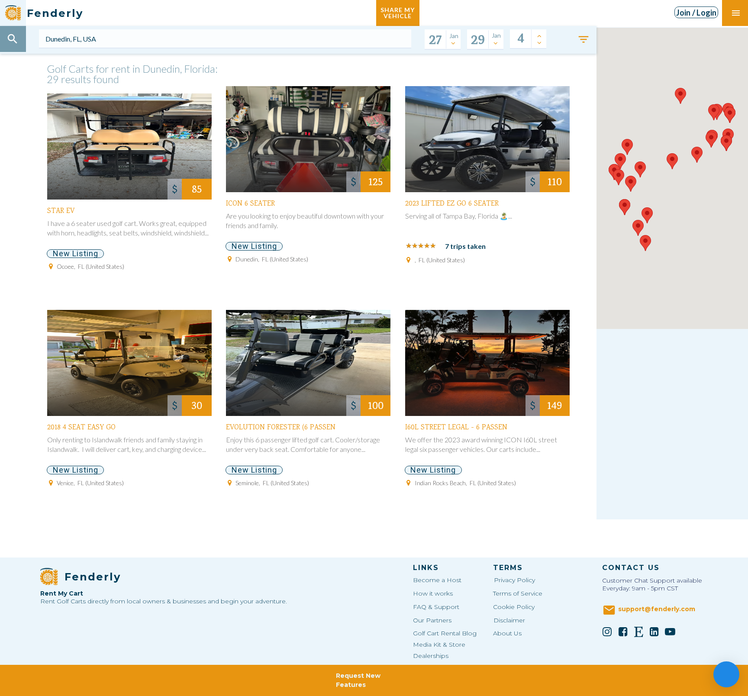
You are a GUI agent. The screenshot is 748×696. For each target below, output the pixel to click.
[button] (620, 161)
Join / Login (696, 12)
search (12, 38)
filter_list (583, 39)
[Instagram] (607, 631)
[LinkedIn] (654, 631)
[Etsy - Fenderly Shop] (639, 631)
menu (736, 13)
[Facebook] (623, 631)
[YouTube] (670, 631)
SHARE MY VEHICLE (397, 13)
